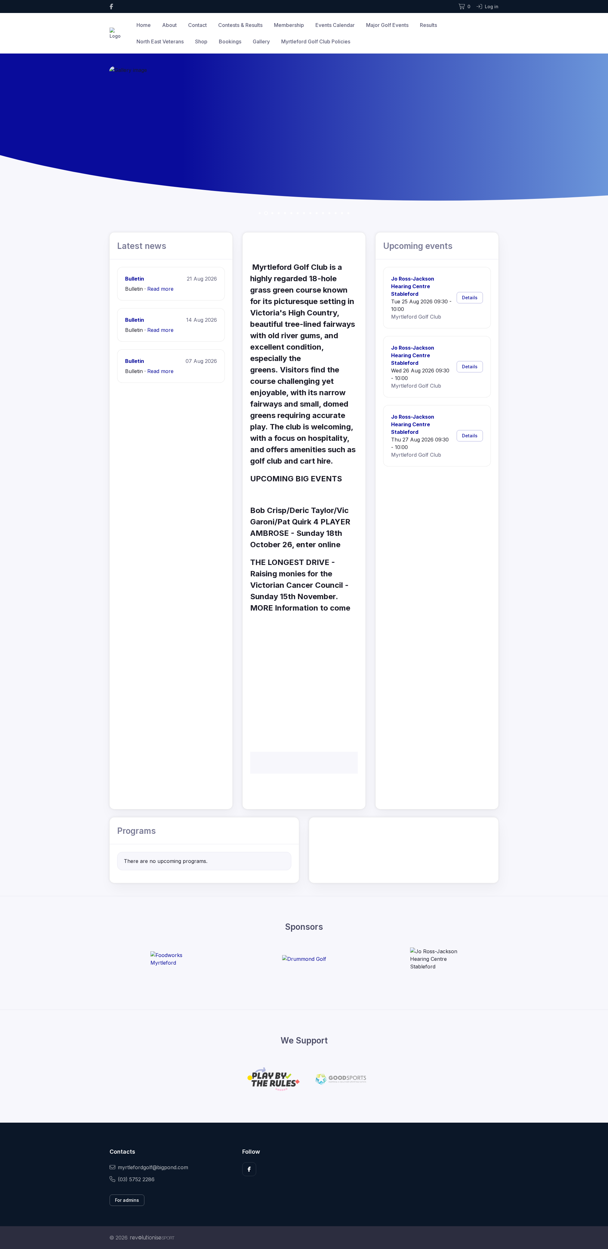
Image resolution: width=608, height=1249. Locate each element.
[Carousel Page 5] (285, 213)
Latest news (141, 246)
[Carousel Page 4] (279, 213)
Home (143, 25)
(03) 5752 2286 (136, 1179)
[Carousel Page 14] (342, 213)
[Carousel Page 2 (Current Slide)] (266, 213)
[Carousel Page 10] (317, 213)
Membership (289, 25)
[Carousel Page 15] (348, 213)
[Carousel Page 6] (291, 213)
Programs (136, 831)
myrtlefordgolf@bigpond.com (153, 1167)
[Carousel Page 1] (260, 213)
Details (470, 297)
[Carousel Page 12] (329, 213)
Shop (201, 41)
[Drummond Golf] (304, 959)
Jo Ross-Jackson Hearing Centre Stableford (412, 286)
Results (428, 25)
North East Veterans (160, 41)
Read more (160, 289)
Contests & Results (240, 25)
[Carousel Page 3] (272, 213)
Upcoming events (418, 246)
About (169, 25)
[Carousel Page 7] (298, 213)
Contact (197, 25)
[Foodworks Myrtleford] (174, 959)
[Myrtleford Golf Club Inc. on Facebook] (111, 6)
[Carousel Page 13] (336, 213)
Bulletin (134, 279)
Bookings (230, 41)
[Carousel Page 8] (304, 213)
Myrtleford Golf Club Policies (315, 41)
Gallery (261, 41)
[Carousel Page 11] (323, 213)
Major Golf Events (387, 25)
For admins (127, 1200)
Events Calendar (335, 25)
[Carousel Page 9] (310, 213)
